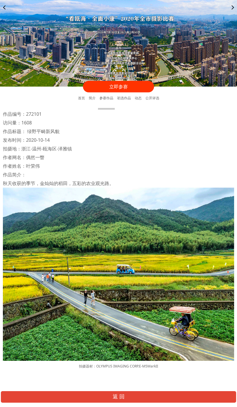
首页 (81, 98)
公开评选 (152, 98)
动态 (138, 98)
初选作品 (124, 98)
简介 (92, 98)
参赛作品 (106, 98)
